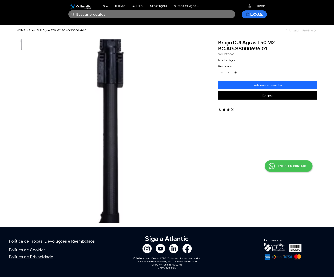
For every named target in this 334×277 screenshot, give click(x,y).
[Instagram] (147, 248)
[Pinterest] (228, 109)
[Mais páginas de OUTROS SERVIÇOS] (198, 6)
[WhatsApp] (220, 109)
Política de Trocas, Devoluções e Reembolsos (52, 241)
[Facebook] (224, 109)
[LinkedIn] (173, 248)
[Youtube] (160, 248)
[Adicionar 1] (235, 72)
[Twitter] (232, 109)
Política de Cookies (27, 249)
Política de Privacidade (31, 256)
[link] (249, 6)
